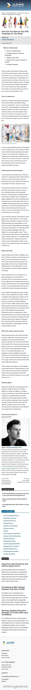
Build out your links (13, 57)
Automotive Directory (9, 520)
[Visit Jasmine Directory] (15, 7)
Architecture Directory (9, 518)
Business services (8, 528)
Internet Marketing (11, 13)
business (10, 75)
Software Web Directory (10, 549)
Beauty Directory (8, 523)
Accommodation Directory (11, 515)
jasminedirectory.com (11, 143)
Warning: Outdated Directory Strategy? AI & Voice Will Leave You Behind (15, 613)
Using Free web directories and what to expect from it (15, 565)
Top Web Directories (9, 554)
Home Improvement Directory (12, 533)
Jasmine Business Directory (9, 468)
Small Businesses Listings (10, 551)
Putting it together (12, 64)
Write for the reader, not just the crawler (16, 61)
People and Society (9, 538)
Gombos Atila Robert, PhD (13, 447)
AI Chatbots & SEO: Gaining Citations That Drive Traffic (13, 588)
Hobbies (5, 531)
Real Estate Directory (9, 541)
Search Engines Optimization (11, 543)
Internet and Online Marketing (12, 536)
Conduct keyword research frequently (14, 54)
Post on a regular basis (14, 51)
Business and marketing (10, 526)
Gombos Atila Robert (8, 39)
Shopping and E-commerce (11, 546)
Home (3, 13)
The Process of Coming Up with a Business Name (7, 482)
